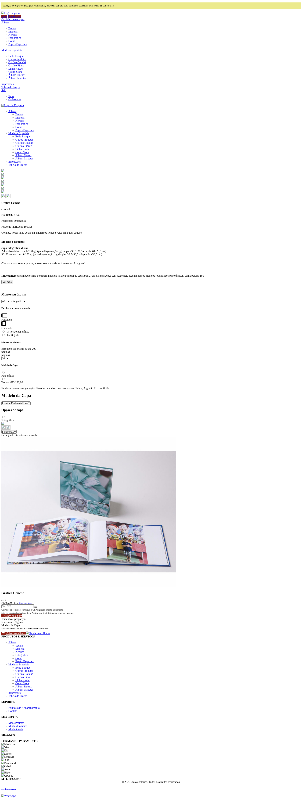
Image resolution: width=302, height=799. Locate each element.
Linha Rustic (15, 68)
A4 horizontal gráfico (17, 331)
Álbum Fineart (16, 74)
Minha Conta (15, 729)
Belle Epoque (15, 56)
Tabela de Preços (10, 87)
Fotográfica (14, 37)
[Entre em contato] (8, 795)
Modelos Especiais (11, 50)
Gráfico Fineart (16, 65)
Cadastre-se (14, 16)
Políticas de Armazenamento (24, 707)
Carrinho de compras (12, 19)
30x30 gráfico (13, 335)
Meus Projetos (16, 722)
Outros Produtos (17, 59)
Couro (11, 41)
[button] (3, 196)
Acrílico (12, 34)
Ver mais (7, 282)
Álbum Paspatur (17, 78)
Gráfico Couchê (17, 62)
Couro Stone (15, 71)
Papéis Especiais (17, 44)
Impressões (7, 84)
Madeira (12, 31)
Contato (12, 710)
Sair (3, 90)
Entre (4, 16)
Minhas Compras (17, 726)
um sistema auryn (8, 789)
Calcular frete (25, 603)
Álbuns (5, 22)
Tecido (12, 28)
